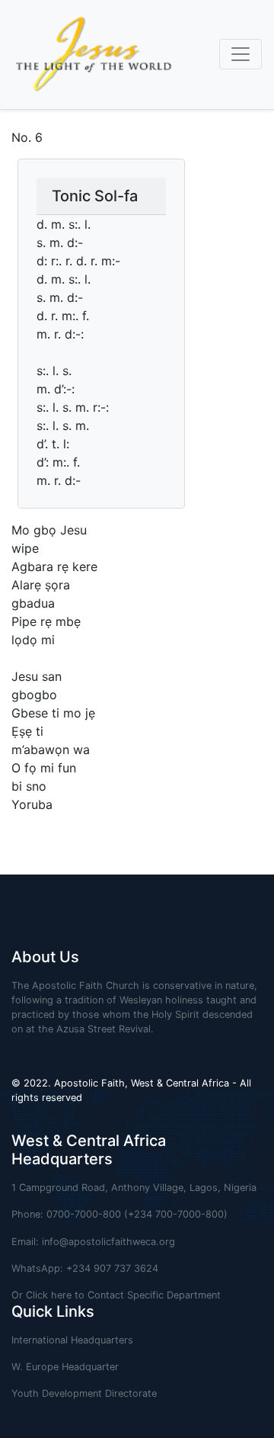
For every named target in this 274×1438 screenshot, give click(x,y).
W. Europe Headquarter (65, 1366)
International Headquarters (72, 1340)
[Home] (87, 54)
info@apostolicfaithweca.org (108, 1241)
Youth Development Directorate (84, 1393)
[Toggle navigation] (240, 54)
